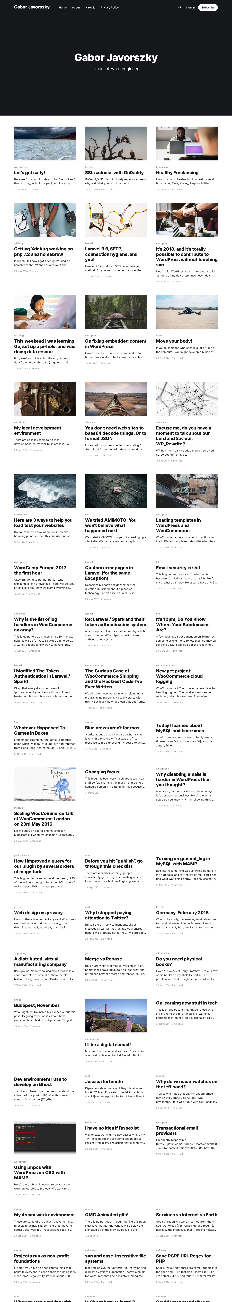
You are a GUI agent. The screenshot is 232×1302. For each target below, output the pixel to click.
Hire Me (90, 7)
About (76, 7)
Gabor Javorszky (31, 7)
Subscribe (208, 7)
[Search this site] (180, 7)
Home (63, 7)
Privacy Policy (110, 7)
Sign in (190, 7)
